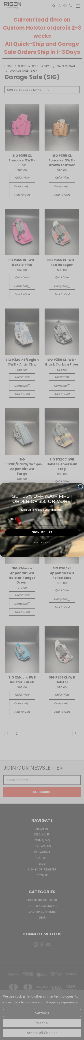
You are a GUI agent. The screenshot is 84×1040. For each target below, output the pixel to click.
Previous (6, 1035)
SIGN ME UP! (42, 532)
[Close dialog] (80, 487)
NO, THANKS (42, 543)
